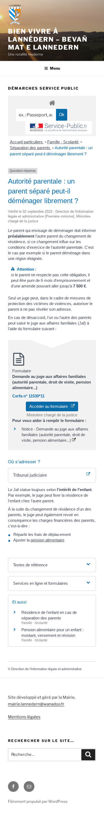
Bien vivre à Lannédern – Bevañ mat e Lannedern (47, 39)
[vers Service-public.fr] (58, 127)
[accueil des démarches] (52, 103)
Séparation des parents (30, 147)
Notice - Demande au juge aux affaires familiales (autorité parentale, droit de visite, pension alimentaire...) (55, 434)
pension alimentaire (47, 540)
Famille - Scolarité (63, 142)
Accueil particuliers (27, 142)
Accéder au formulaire (50, 406)
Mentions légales (24, 716)
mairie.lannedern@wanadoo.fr (36, 704)
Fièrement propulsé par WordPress (37, 801)
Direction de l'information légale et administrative (46, 669)
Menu (55, 68)
